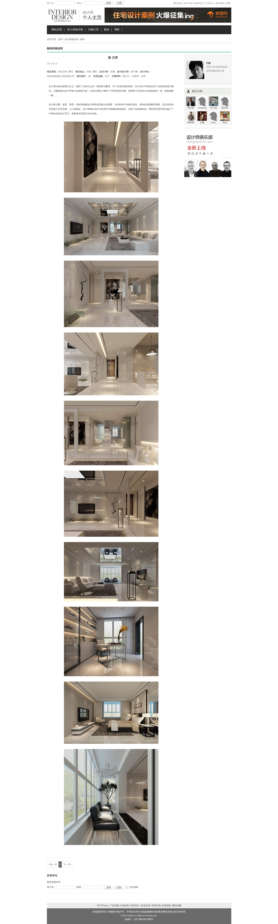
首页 (60, 39)
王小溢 (213, 107)
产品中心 (209, 3)
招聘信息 (156, 905)
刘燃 (208, 63)
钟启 (225, 122)
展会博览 (220, 3)
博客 (228, 3)
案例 (106, 29)
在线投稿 (124, 905)
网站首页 (177, 3)
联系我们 (135, 905)
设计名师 (188, 3)
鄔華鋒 (190, 122)
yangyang (202, 107)
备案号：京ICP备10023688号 (139, 919)
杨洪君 (224, 107)
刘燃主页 (93, 29)
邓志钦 (190, 107)
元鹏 (202, 122)
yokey (213, 122)
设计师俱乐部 (75, 29)
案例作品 (198, 3)
